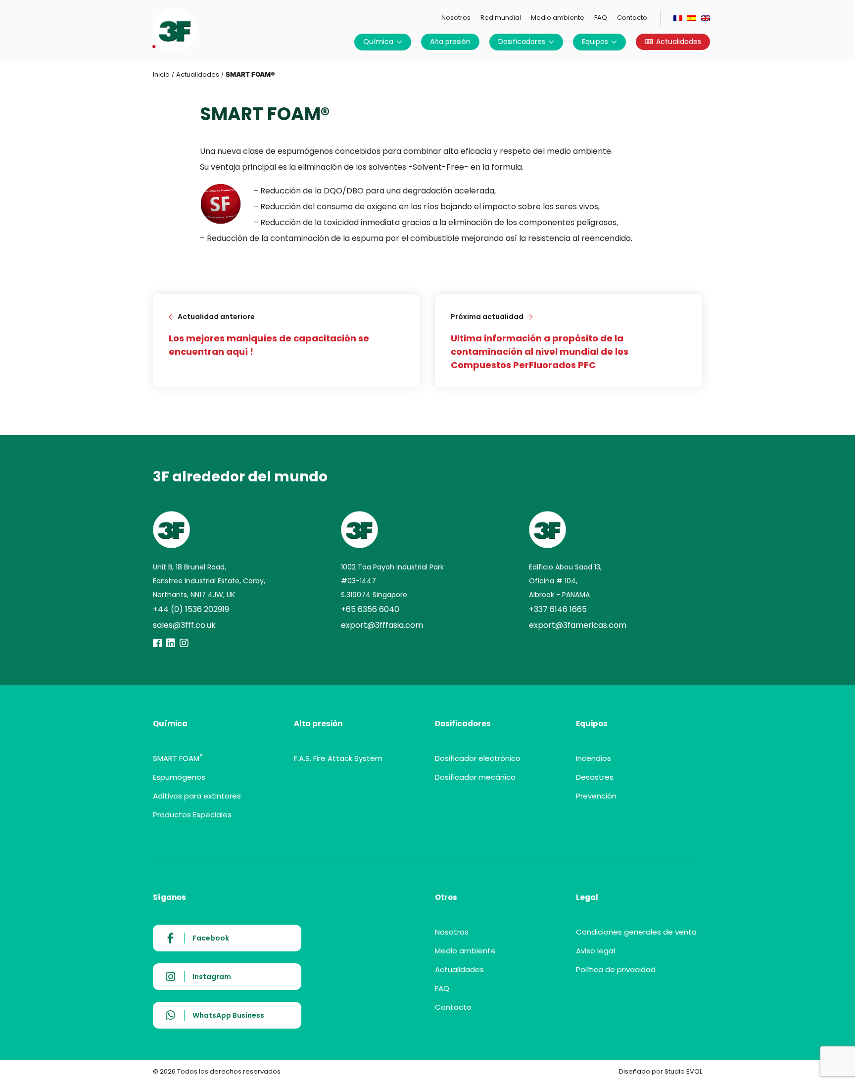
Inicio (161, 74)
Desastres (595, 777)
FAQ (600, 17)
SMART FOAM (178, 758)
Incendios (593, 758)
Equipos (595, 42)
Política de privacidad (616, 969)
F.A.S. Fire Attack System (338, 758)
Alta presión (450, 42)
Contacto (632, 17)
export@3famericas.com (577, 625)
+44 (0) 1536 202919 (191, 609)
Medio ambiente (557, 17)
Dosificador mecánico (475, 777)
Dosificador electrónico (478, 758)
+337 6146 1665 (558, 609)
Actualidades (678, 42)
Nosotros (456, 17)
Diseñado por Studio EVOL (660, 1071)
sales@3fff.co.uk (184, 625)
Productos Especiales (192, 814)
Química (378, 42)
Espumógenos (179, 777)
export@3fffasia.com (382, 625)
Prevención (596, 796)
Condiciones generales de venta (636, 932)
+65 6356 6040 (370, 609)
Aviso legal (595, 950)
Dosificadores (521, 42)
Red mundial (500, 17)
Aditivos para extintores (197, 796)
